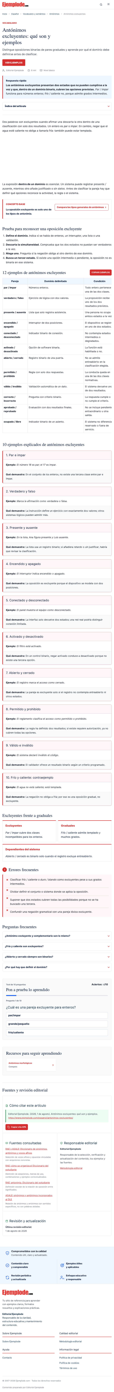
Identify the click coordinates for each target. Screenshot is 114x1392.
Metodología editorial (71, 1168)
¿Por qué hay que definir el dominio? (26, 967)
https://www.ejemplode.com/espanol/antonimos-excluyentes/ (40, 1117)
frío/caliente (16, 1032)
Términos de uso (68, 1368)
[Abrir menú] (108, 4)
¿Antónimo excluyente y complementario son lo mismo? (37, 935)
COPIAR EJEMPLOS (101, 272)
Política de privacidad (70, 1357)
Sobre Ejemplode (11, 1341)
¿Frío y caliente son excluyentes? (24, 946)
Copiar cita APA (18, 1127)
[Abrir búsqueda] (101, 4)
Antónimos (54, 14)
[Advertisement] (57, 157)
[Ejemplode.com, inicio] (49, 4)
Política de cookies (69, 1362)
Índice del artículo (15, 106)
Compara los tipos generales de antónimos (81, 207)
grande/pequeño (18, 1023)
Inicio (4, 14)
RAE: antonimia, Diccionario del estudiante (27, 1182)
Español (15, 14)
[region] (57, 356)
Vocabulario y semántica (34, 14)
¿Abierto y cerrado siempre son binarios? (29, 956)
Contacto (7, 1357)
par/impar (14, 1015)
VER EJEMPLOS (13, 62)
